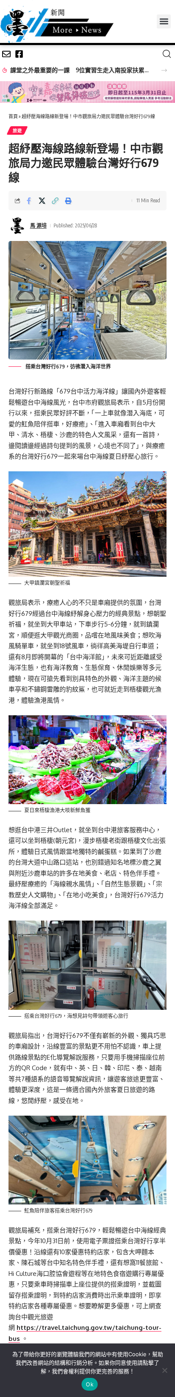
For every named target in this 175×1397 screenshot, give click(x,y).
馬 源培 (38, 225)
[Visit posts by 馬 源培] (17, 226)
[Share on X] (42, 200)
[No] (164, 1370)
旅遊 (17, 130)
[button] (164, 21)
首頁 (13, 116)
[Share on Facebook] (29, 200)
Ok (89, 1384)
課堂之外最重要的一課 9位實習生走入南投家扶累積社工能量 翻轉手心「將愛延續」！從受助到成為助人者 (81, 70)
